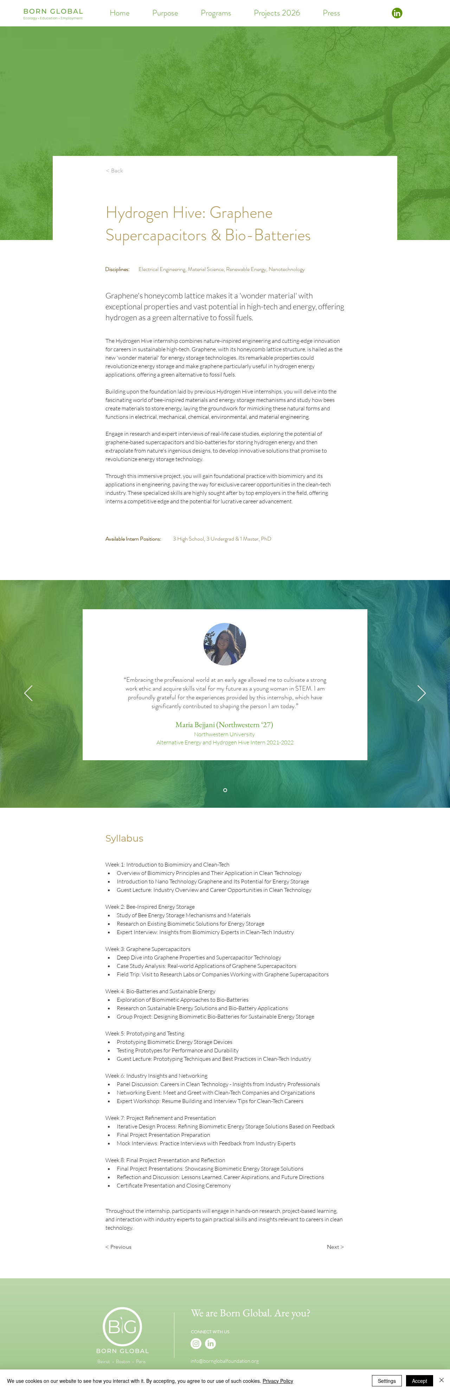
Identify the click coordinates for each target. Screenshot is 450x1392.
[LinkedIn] (210, 1343)
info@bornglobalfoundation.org (225, 1361)
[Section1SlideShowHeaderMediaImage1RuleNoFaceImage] (225, 790)
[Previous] (28, 693)
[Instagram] (196, 1343)
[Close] (441, 1380)
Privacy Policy (278, 1380)
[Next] (422, 693)
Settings (387, 1380)
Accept (419, 1380)
